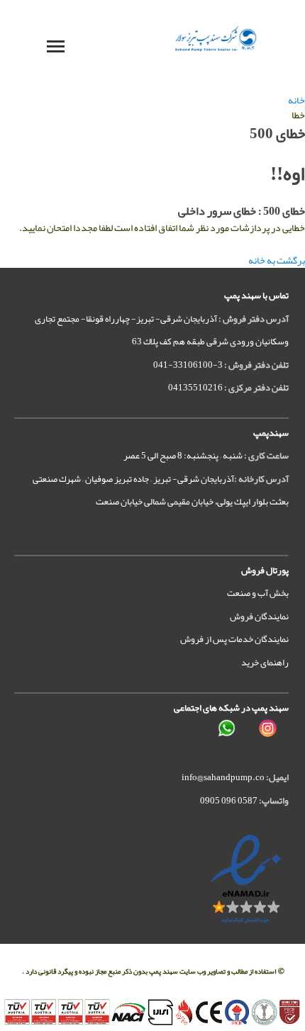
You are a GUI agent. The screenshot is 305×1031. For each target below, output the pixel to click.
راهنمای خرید (265, 662)
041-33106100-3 (188, 365)
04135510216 (195, 387)
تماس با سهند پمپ (256, 295)
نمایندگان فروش (259, 616)
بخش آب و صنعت (258, 593)
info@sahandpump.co (223, 777)
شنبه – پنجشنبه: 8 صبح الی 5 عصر (183, 455)
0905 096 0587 (228, 800)
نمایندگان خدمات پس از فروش (234, 639)
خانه (296, 100)
